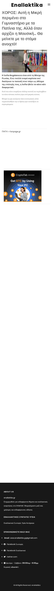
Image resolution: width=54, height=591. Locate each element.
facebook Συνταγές (15, 544)
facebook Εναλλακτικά (16, 550)
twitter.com (12, 557)
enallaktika (35, 585)
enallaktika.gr (9, 497)
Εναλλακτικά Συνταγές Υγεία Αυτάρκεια (19, 523)
